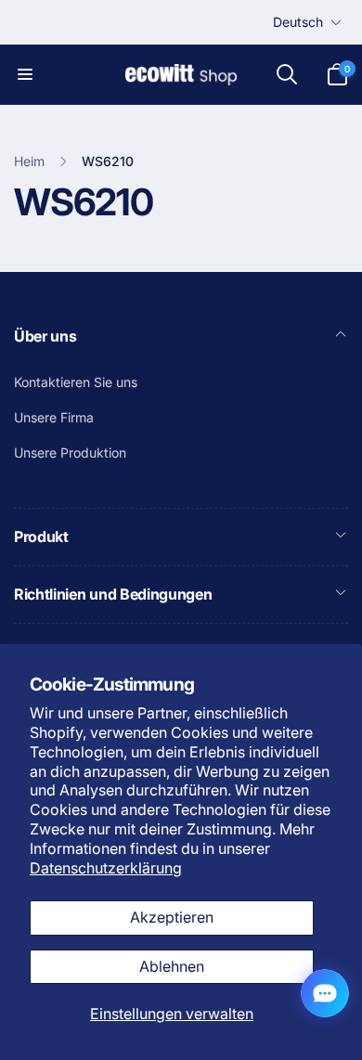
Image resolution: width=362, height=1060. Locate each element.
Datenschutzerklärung (106, 868)
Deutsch (298, 22)
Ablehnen (171, 966)
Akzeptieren (171, 917)
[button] (25, 74)
